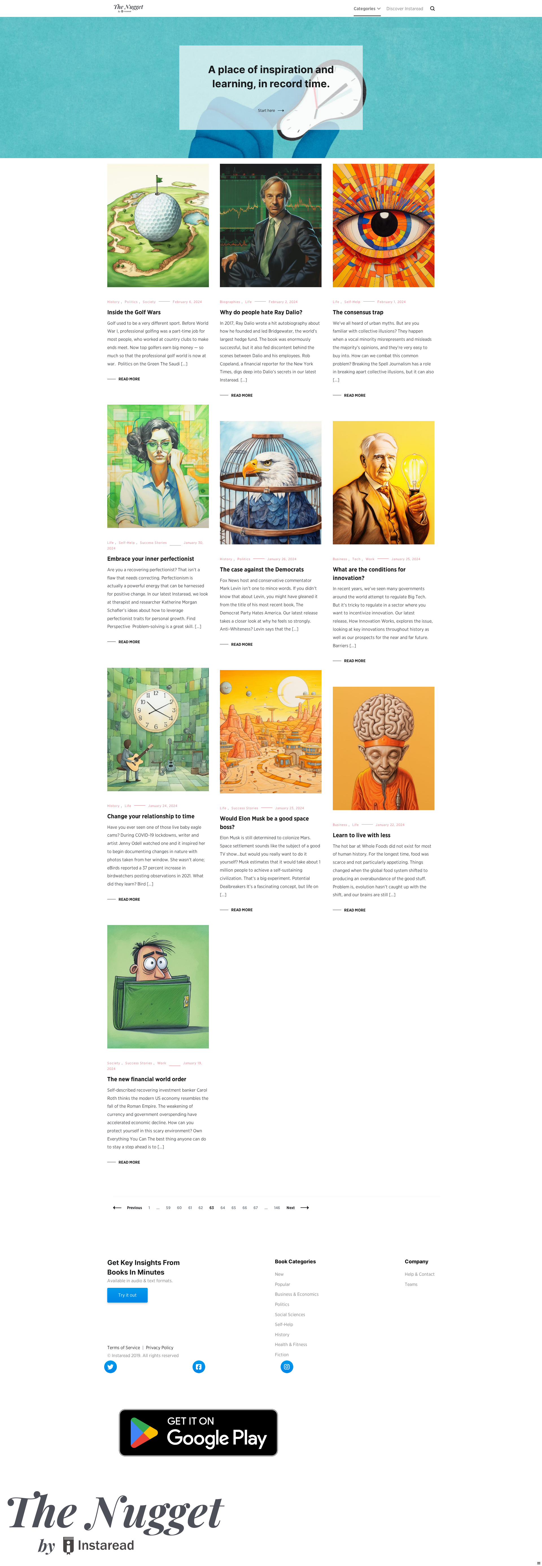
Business (340, 559)
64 (224, 1207)
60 (181, 1207)
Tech (356, 559)
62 (202, 1207)
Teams (411, 1284)
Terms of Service (123, 1347)
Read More (129, 379)
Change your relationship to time (150, 816)
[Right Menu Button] (539, 1563)
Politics (131, 302)
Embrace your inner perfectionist (150, 558)
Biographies (230, 302)
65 (235, 1207)
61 (191, 1207)
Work (370, 559)
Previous (134, 1207)
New (279, 1274)
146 (278, 1207)
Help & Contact (420, 1274)
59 (169, 1207)
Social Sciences (290, 1314)
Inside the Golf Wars (134, 312)
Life (248, 302)
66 (246, 1207)
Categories (364, 8)
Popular (282, 1284)
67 (257, 1207)
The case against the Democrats (262, 569)
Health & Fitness (291, 1344)
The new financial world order (146, 1079)
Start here (266, 110)
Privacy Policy (159, 1347)
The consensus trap (358, 312)
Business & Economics (297, 1294)
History (113, 302)
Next (291, 1207)
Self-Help (352, 302)
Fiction (282, 1354)
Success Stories (153, 542)
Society (149, 302)
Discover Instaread (404, 8)
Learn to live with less (361, 835)
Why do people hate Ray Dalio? (261, 312)
